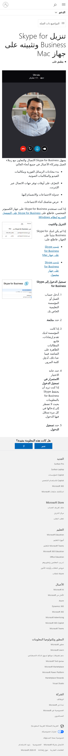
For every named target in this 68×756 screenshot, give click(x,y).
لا (24, 446)
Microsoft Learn (57, 650)
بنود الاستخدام (24, 744)
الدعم (61, 12)
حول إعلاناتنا (43, 750)
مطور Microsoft (57, 644)
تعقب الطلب (59, 518)
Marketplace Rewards (54, 677)
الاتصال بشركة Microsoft (54, 744)
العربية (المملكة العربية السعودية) (45, 726)
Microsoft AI (59, 589)
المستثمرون (59, 716)
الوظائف (60, 699)
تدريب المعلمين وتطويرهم (53, 562)
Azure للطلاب (58, 573)
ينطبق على (57, 61)
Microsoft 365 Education (53, 551)
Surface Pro (59, 463)
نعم (43, 446)
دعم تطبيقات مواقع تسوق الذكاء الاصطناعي (46, 655)
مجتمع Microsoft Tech (55, 661)
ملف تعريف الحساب (56, 507)
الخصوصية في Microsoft (53, 710)
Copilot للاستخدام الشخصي (53, 480)
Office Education (57, 557)
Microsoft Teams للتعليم (54, 545)
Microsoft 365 (58, 486)
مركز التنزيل (59, 513)
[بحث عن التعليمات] (56, 4)
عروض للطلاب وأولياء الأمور (52, 568)
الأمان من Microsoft (56, 595)
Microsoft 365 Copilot (55, 623)
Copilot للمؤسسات (56, 475)
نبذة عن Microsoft (56, 705)
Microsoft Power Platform (53, 672)
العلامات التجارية (57, 750)
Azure (61, 600)
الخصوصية (37, 744)
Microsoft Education (55, 534)
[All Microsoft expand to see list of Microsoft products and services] (63, 5)
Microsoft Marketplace (54, 666)
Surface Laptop (57, 469)
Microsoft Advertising (55, 617)
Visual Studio (58, 683)
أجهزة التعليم (59, 540)
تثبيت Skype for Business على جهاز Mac (50, 251)
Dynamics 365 (58, 606)
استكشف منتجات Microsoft (53, 491)
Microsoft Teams (57, 628)
